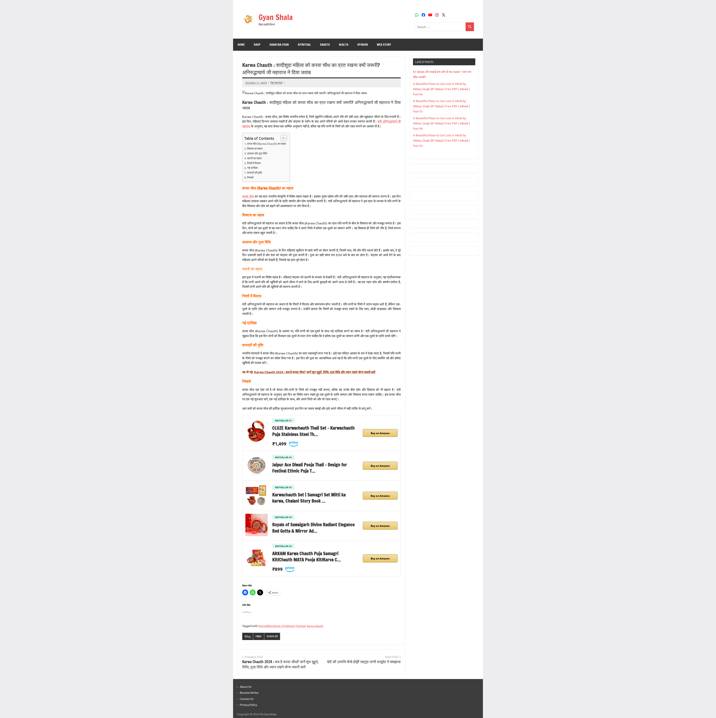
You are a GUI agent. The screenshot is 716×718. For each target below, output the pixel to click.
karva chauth (315, 626)
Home (241, 45)
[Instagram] (437, 15)
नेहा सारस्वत (276, 82)
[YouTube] (430, 15)
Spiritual (304, 45)
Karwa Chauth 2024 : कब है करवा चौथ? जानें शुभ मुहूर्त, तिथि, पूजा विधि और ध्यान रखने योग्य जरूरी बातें (314, 372)
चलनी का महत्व (254, 158)
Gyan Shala (276, 17)
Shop (257, 45)
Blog (248, 636)
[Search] (470, 26)
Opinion (362, 45)
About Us (246, 686)
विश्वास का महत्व (255, 148)
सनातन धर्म (272, 636)
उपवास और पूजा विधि (257, 153)
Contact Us (247, 698)
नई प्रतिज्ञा (252, 167)
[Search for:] (440, 26)
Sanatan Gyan (279, 45)
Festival (300, 626)
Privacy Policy (248, 704)
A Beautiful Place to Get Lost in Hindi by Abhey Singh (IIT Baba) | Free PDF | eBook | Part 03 (441, 140)
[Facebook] (423, 15)
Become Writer (249, 692)
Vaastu (325, 45)
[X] (443, 15)
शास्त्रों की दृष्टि (254, 172)
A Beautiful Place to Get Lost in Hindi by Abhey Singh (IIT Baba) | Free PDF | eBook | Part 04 (441, 123)
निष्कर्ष (250, 177)
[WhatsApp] (416, 15)
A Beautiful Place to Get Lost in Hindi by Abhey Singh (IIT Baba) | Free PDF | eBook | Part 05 (441, 106)
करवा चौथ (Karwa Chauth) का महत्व (266, 143)
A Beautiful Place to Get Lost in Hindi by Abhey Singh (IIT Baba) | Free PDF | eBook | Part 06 (441, 89)
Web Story (384, 45)
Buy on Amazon (380, 433)
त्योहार (258, 636)
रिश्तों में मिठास (254, 163)
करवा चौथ (248, 196)
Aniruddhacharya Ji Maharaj (276, 626)
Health (343, 45)
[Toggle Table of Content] (282, 138)
